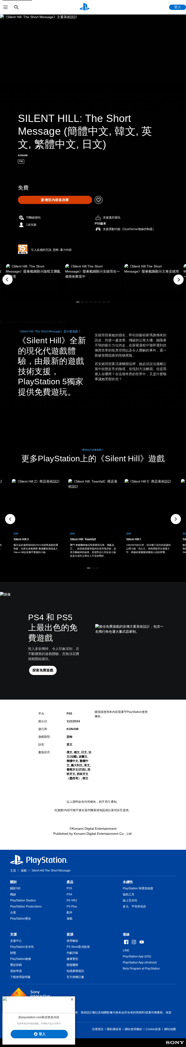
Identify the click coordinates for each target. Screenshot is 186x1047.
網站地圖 (170, 1029)
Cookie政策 (153, 1029)
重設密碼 (16, 965)
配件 (69, 912)
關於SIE (15, 888)
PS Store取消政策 (78, 947)
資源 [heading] (70, 934)
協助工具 (128, 894)
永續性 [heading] (128, 882)
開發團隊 (72, 965)
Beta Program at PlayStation (141, 968)
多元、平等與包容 (134, 906)
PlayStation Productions (26, 906)
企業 (13, 912)
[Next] (178, 279)
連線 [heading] (126, 934)
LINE (126, 950)
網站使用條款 (133, 1029)
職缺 (13, 894)
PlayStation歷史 (20, 918)
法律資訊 (97, 1029)
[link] (93, 519)
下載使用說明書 (20, 977)
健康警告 (72, 959)
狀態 (13, 953)
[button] (10, 519)
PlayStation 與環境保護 (138, 888)
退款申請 (16, 971)
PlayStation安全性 (22, 947)
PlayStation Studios (23, 900)
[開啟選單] (5, 7)
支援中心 (16, 940)
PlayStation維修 (20, 959)
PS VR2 (72, 900)
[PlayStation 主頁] (84, 7)
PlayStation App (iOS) (137, 956)
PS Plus (72, 906)
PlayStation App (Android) (140, 962)
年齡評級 (72, 953)
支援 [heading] (13, 934)
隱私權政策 (114, 1029)
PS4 (69, 894)
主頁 (13, 870)
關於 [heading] (13, 882)
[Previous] (7, 279)
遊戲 (24, 870)
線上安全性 (130, 900)
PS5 (69, 888)
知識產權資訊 (75, 971)
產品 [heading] (70, 882)
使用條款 (72, 940)
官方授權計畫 (75, 977)
